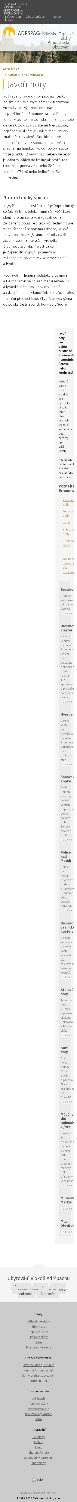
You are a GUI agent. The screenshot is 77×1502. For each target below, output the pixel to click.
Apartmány (38, 1463)
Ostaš (66, 523)
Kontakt (51, 1492)
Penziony (38, 1437)
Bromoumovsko (38, 1409)
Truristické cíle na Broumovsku (23, 74)
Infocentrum (13, 17)
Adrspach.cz (11, 68)
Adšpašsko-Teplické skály (56, 36)
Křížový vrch (38, 1326)
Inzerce (56, 17)
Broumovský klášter (38, 1414)
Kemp (38, 1447)
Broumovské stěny (38, 1347)
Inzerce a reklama (32, 1492)
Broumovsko (59, 42)
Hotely (38, 1442)
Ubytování (61, 47)
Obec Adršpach (36, 17)
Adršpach (38, 1398)
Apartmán (48, 1294)
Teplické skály (38, 1332)
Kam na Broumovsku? (38, 1370)
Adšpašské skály (38, 1321)
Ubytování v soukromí (38, 1458)
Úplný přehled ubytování (38, 1375)
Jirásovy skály (38, 1337)
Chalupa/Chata (38, 1453)
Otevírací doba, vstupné (38, 1365)
